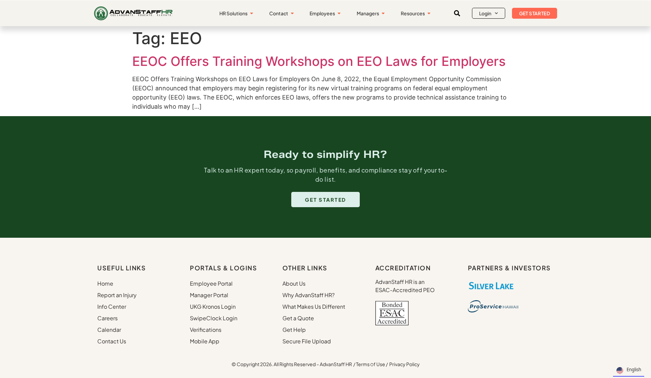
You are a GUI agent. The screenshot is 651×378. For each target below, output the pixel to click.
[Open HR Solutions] (251, 13)
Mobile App (204, 341)
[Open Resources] (429, 13)
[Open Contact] (292, 13)
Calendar (109, 329)
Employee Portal (211, 283)
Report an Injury (117, 295)
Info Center (111, 306)
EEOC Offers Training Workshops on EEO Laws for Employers (319, 61)
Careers (107, 318)
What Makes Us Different (313, 306)
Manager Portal (209, 295)
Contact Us (111, 341)
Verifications (205, 329)
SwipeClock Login (213, 318)
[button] (457, 13)
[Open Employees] (339, 13)
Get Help (294, 329)
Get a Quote (298, 318)
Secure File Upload (306, 341)
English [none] (634, 369)
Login (485, 13)
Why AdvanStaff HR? (308, 295)
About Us (293, 283)
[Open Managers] (383, 13)
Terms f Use (370, 364)
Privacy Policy (404, 364)
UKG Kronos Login (213, 306)
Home (105, 283)
